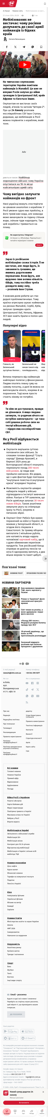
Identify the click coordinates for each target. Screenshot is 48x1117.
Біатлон (10, 977)
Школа (10, 925)
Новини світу (17, 11)
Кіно (9, 892)
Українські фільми (15, 899)
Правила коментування (35, 721)
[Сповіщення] (45, 3)
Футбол (10, 970)
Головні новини (14, 771)
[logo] (11, 3)
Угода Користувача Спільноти (33, 716)
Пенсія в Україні (14, 884)
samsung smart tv (28, 1038)
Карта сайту (30, 747)
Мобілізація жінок (15, 841)
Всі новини (12, 768)
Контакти (29, 730)
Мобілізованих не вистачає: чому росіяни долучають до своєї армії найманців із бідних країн (35, 11)
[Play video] (25, 64)
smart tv (10, 1038)
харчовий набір (28, 539)
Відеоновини (12, 782)
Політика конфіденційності (10, 741)
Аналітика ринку (14, 947)
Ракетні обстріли (14, 801)
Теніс (9, 973)
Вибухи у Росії (13, 818)
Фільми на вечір (14, 902)
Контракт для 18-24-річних (18, 844)
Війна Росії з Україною (18, 797)
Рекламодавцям (9, 732)
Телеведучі (7, 728)
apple (28, 1031)
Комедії (10, 906)
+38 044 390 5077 (33, 673)
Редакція (6, 715)
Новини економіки (16, 863)
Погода (10, 789)
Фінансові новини (15, 873)
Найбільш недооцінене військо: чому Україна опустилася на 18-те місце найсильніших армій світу (23, 182)
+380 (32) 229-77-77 (17, 1074)
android (10, 1031)
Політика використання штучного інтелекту (12, 747)
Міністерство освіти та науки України (23, 921)
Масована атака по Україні (18, 815)
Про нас (6, 711)
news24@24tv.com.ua (12, 673)
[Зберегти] (41, 47)
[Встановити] (24, 1097)
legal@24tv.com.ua (33, 1077)
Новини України (14, 775)
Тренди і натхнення (15, 954)
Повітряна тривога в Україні (19, 811)
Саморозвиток (13, 932)
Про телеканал (9, 724)
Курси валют (12, 870)
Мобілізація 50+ (13, 837)
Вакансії (29, 734)
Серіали (10, 909)
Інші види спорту (14, 980)
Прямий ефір (12, 778)
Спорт (10, 963)
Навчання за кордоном (17, 935)
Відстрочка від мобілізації (18, 848)
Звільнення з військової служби (20, 834)
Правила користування (12, 737)
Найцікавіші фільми (15, 895)
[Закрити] (43, 1092)
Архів (28, 742)
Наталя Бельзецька (17, 39)
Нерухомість (13, 944)
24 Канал (6, 11)
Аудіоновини (12, 785)
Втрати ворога (13, 822)
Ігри (27, 751)
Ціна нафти (12, 866)
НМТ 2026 (11, 928)
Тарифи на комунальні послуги (20, 876)
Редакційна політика (11, 720)
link (27, 683)
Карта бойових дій (15, 804)
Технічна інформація (34, 725)
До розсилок (16, 1014)
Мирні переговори (15, 808)
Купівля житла (13, 951)
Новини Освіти (14, 918)
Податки (10, 880)
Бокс (9, 966)
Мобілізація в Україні (18, 830)
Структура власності (34, 738)
